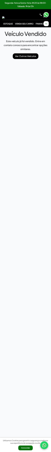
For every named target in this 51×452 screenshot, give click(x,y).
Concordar (25, 448)
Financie (40, 23)
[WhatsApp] (44, 445)
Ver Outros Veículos (25, 56)
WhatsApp (46, 15)
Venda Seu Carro (24, 23)
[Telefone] (40, 14)
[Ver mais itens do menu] (46, 23)
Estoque (8, 23)
